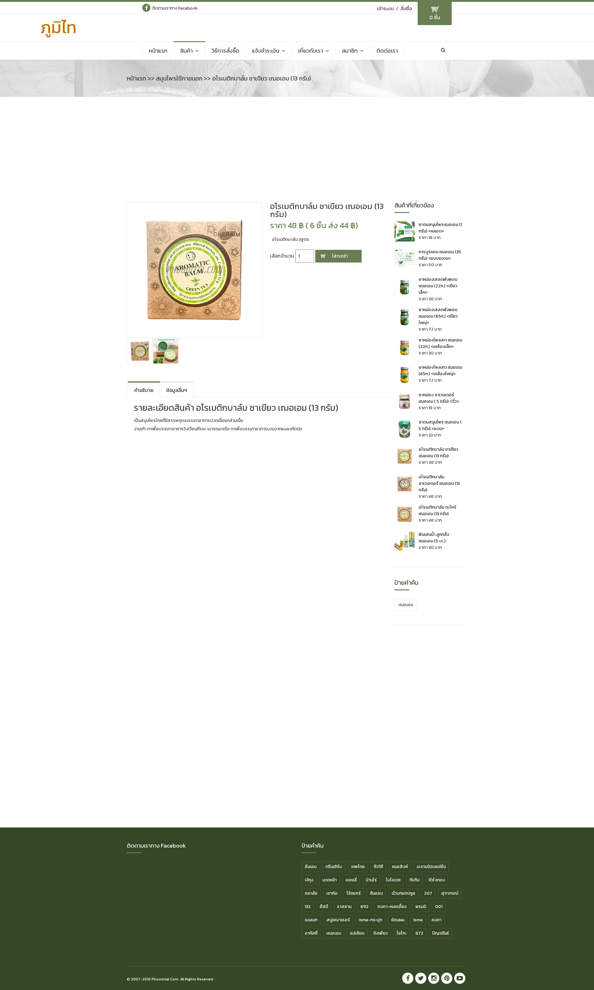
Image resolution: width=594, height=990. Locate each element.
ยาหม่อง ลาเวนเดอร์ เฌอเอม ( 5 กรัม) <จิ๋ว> (439, 398)
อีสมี (324, 906)
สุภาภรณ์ (449, 893)
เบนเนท (311, 920)
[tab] (144, 389)
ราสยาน (344, 906)
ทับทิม (414, 880)
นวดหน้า (329, 880)
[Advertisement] (297, 152)
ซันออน (376, 893)
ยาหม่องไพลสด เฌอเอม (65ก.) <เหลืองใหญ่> (440, 370)
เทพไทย (358, 866)
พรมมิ (420, 906)
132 (308, 906)
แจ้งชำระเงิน (265, 50)
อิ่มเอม (310, 866)
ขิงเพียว (380, 933)
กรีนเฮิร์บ (333, 866)
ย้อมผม (397, 920)
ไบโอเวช (393, 880)
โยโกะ (402, 933)
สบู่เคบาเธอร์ (338, 920)
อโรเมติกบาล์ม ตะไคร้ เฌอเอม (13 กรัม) (437, 510)
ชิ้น (434, 17)
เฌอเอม (405, 604)
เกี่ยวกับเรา (310, 50)
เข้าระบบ (385, 8)
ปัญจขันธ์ (440, 933)
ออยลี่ (351, 880)
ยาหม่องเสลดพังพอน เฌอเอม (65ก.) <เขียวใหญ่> (438, 316)
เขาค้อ (332, 893)
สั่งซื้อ (406, 8)
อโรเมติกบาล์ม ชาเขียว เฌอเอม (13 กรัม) (438, 452)
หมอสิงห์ (400, 866)
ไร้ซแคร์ (353, 893)
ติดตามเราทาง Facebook (175, 8)
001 (438, 906)
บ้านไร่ (371, 880)
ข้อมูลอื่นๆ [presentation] (176, 390)
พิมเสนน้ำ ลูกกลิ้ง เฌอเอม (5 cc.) (434, 537)
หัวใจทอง (436, 880)
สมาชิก (350, 50)
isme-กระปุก (370, 920)
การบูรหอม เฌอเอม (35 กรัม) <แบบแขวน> (440, 255)
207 (428, 893)
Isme (418, 920)
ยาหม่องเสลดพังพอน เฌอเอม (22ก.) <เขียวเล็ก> (438, 286)
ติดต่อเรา (387, 50)
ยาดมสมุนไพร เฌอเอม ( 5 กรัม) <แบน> (440, 425)
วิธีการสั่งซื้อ (225, 50)
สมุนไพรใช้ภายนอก (179, 78)
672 (419, 933)
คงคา (436, 920)
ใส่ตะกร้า (340, 256)
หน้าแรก (158, 50)
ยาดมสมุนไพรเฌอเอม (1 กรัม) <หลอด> (440, 227)
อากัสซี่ (311, 933)
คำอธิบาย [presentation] (143, 390)
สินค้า (186, 50)
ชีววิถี (378, 866)
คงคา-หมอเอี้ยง (392, 906)
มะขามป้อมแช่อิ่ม (431, 866)
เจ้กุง (309, 880)
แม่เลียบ (357, 933)
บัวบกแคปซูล (403, 893)
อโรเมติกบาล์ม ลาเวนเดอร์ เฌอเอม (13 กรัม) (439, 483)
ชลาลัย (311, 893)
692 (364, 906)
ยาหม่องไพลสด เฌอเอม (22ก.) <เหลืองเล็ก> (440, 343)
